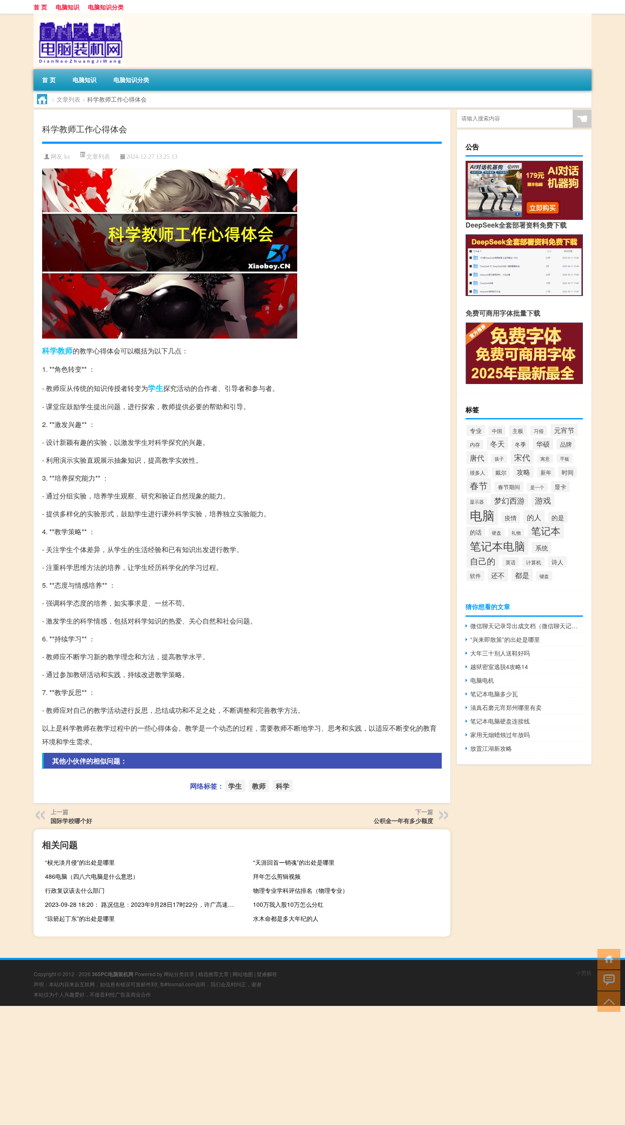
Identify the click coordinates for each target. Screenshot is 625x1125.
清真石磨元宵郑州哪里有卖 (506, 707)
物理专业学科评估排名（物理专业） (300, 890)
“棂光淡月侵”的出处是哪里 (80, 862)
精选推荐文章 (213, 973)
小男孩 (583, 972)
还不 (498, 575)
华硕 (543, 443)
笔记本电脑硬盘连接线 (500, 721)
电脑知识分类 (106, 7)
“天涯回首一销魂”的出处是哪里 (294, 862)
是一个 (537, 487)
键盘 (544, 575)
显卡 (560, 486)
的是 (557, 517)
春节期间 (509, 487)
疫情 (511, 517)
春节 (479, 485)
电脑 (482, 515)
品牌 (566, 444)
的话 (476, 532)
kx (67, 157)
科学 (49, 350)
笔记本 (545, 530)
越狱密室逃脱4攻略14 (499, 666)
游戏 (543, 500)
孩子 (499, 459)
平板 (564, 458)
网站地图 (243, 973)
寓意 (545, 459)
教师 (65, 350)
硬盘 (496, 532)
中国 (497, 430)
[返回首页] (606, 958)
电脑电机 (482, 680)
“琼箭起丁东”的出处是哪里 (80, 918)
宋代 (522, 457)
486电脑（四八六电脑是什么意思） (92, 876)
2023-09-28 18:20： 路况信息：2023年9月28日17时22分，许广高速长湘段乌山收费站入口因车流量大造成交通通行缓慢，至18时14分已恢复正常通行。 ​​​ (142, 904)
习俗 (539, 430)
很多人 (477, 472)
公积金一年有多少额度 (403, 820)
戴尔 (500, 472)
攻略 (523, 471)
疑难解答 (267, 973)
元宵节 (564, 430)
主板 (517, 431)
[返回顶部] (606, 1001)
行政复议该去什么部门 (75, 890)
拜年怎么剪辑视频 (277, 876)
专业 (476, 430)
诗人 (557, 562)
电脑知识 (68, 7)
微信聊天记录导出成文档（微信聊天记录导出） (526, 625)
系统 (541, 547)
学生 (155, 387)
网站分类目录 (179, 973)
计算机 (533, 562)
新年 (545, 472)
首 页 (40, 7)
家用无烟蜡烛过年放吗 (500, 734)
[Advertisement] (255, 1065)
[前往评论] (606, 979)
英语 (511, 562)
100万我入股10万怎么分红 (288, 904)
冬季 (520, 444)
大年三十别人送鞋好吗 (500, 653)
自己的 (482, 560)
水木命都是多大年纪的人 (285, 918)
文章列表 (68, 99)
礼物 (516, 533)
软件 (475, 576)
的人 (534, 517)
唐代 (477, 458)
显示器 (477, 501)
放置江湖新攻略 (491, 748)
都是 (522, 575)
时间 (568, 472)
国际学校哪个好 (71, 820)
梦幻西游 (509, 500)
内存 (475, 444)
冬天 (497, 443)
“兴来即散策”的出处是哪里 (505, 639)
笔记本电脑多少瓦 (494, 693)
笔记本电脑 (497, 545)
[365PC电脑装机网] (78, 16)
